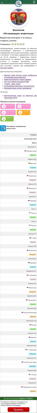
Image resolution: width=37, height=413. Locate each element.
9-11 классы (10, 111)
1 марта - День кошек (12, 84)
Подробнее (17, 405)
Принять (18, 409)
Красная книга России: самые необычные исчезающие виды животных (20, 76)
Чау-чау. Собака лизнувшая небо (16, 82)
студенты (26, 111)
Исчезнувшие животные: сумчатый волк (19, 86)
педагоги (9, 118)
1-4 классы (10, 105)
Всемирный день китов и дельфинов (17, 88)
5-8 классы (25, 105)
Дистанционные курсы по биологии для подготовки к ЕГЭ (20, 97)
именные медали (6, 68)
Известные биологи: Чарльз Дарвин (17, 80)
